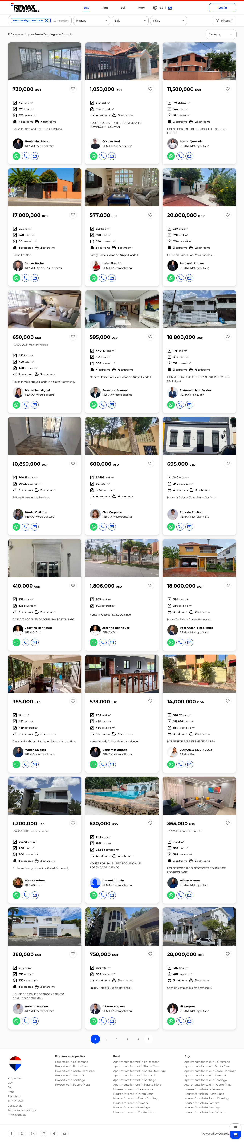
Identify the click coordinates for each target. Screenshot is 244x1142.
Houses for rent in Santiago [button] (131, 1107)
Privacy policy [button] (17, 1114)
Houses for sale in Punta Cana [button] (204, 1093)
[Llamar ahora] (25, 156)
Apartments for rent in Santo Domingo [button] (139, 1071)
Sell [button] (10, 1087)
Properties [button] (15, 1078)
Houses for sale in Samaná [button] (201, 1103)
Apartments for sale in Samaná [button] (205, 1075)
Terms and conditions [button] (22, 1110)
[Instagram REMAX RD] (33, 1133)
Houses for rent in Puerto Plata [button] (134, 1112)
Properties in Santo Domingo (75, 1071)
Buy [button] (10, 1082)
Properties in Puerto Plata (72, 1084)
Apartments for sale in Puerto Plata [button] (208, 1084)
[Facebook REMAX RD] (11, 1133)
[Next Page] (148, 1039)
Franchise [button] (14, 1096)
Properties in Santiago (70, 1080)
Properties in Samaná (69, 1075)
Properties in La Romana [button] (71, 1061)
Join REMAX (16, 1101)
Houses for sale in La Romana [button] (204, 1089)
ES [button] (161, 7)
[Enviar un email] (35, 156)
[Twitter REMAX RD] (22, 1133)
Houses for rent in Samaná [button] (131, 1103)
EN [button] (170, 7)
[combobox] (61, 20)
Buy (86, 7)
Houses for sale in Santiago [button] (202, 1107)
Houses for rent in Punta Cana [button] (133, 1093)
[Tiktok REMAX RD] (54, 1133)
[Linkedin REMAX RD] (43, 1133)
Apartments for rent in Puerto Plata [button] (137, 1084)
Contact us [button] (15, 1105)
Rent (104, 7)
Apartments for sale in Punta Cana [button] (207, 1066)
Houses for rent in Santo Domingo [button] (136, 1098)
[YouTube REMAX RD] (65, 1133)
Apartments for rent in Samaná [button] (134, 1075)
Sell (123, 7)
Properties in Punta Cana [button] (71, 1066)
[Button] (76, 61)
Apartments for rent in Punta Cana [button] (136, 1066)
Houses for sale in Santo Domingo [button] (207, 1098)
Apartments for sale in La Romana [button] (207, 1061)
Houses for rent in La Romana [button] (133, 1089)
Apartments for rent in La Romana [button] (136, 1061)
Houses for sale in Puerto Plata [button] (204, 1112)
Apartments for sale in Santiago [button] (205, 1080)
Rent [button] (11, 1092)
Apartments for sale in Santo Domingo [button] (210, 1071)
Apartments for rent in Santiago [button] (134, 1080)
